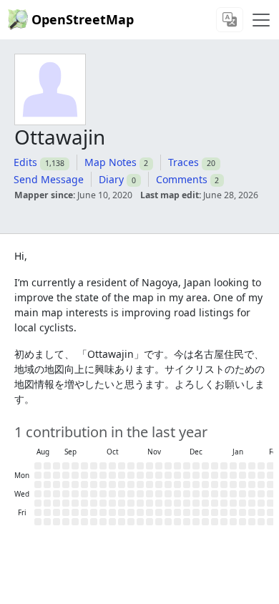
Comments (181, 179)
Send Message (49, 179)
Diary (111, 179)
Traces (183, 162)
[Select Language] (229, 19)
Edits (25, 162)
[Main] (261, 20)
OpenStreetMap (82, 19)
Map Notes (110, 162)
